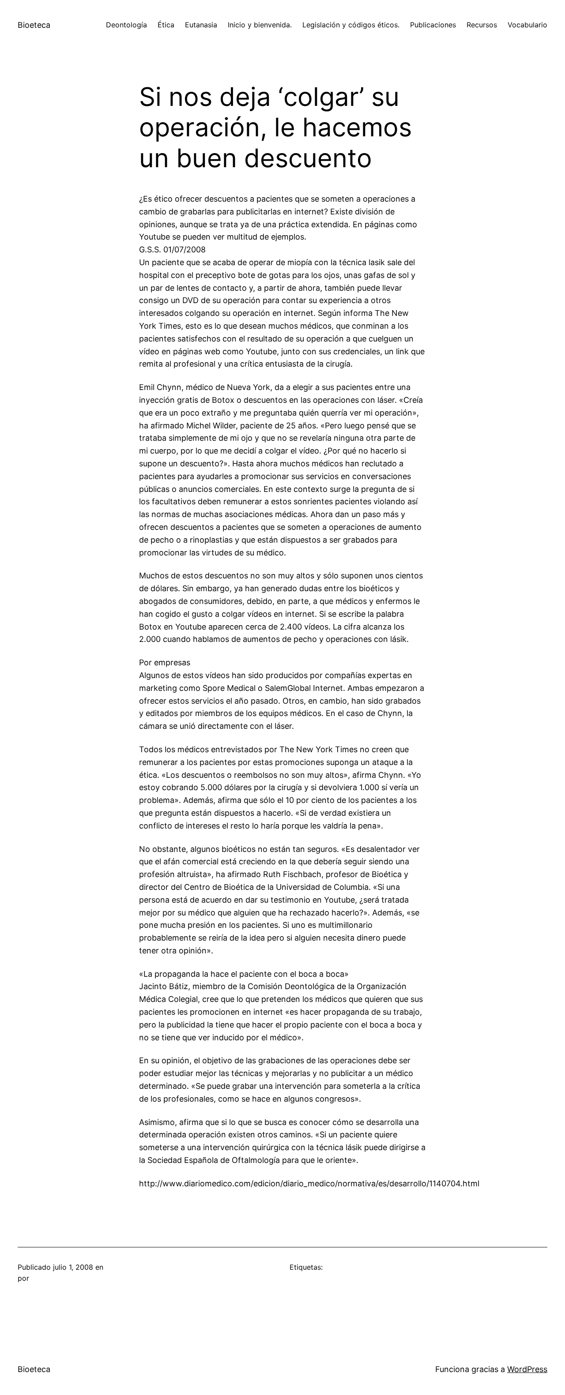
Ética (166, 24)
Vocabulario (527, 24)
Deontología (126, 24)
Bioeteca (34, 25)
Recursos (482, 24)
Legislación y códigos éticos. (350, 24)
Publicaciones (433, 24)
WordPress (527, 1369)
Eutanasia (201, 24)
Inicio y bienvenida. (260, 24)
